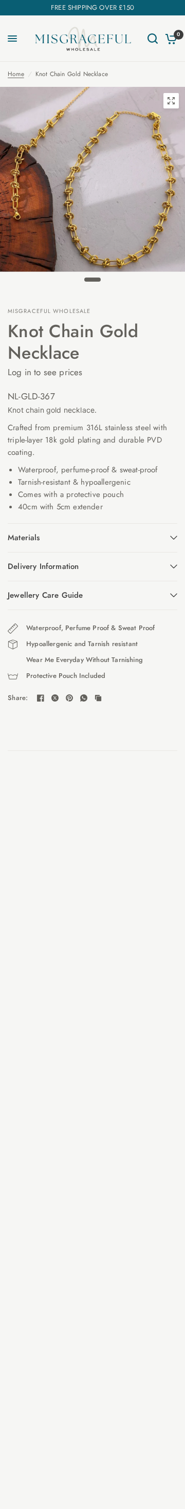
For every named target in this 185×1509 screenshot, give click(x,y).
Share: (18, 697)
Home (16, 74)
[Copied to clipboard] (98, 698)
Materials (24, 537)
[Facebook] (40, 698)
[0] (169, 38)
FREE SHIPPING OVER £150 (92, 7)
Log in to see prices (45, 372)
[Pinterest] (69, 698)
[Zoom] (171, 100)
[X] (55, 698)
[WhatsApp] (84, 698)
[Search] (152, 38)
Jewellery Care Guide (45, 595)
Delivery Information (43, 566)
